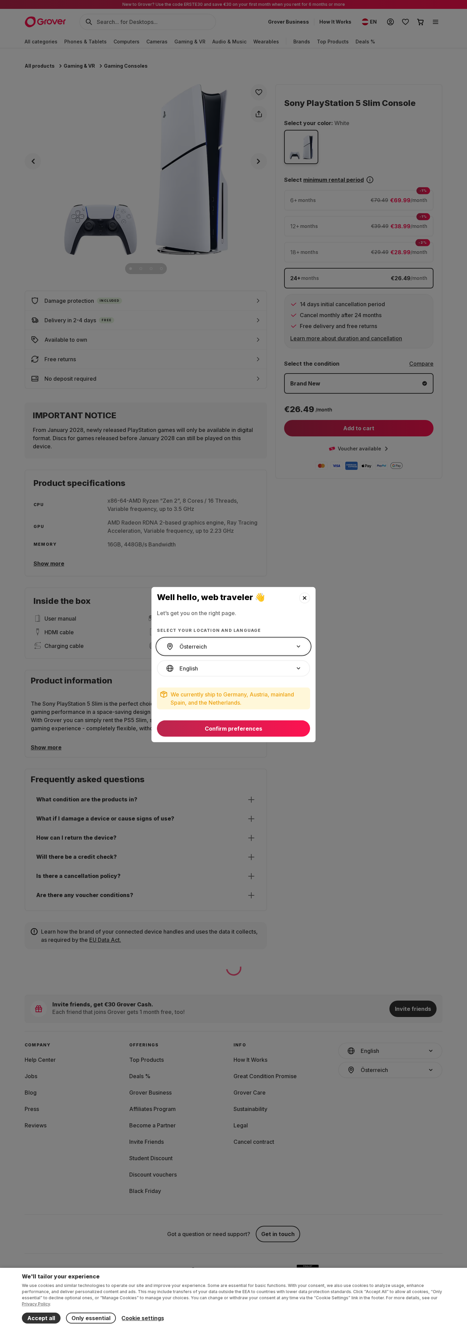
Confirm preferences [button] (233, 728)
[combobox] (233, 646)
